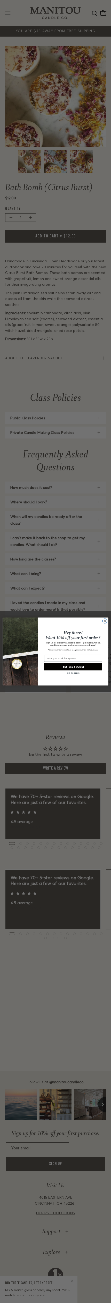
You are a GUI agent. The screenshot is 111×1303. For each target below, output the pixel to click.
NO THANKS (73, 673)
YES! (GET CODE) (73, 667)
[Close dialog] (104, 621)
